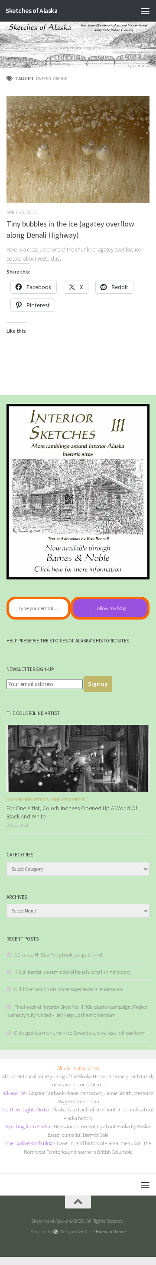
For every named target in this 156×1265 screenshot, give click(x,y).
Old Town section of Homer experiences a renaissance (68, 989)
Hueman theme (111, 1231)
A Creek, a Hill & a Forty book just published (58, 954)
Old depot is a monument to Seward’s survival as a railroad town (80, 1032)
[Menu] (145, 11)
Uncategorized (68, 799)
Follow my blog (110, 608)
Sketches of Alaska (31, 10)
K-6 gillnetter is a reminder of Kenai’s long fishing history (72, 972)
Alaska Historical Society (27, 1076)
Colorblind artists (27, 799)
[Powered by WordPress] (55, 1231)
